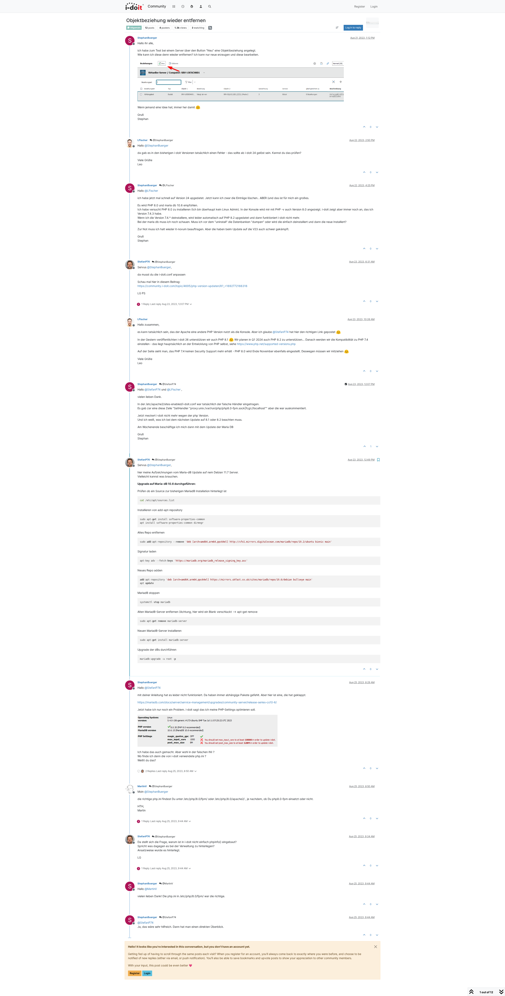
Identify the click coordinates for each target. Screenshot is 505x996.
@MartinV (167, 883)
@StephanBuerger (162, 140)
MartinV (142, 786)
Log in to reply (353, 27)
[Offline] (131, 142)
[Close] (375, 946)
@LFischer (168, 185)
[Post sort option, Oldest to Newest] (337, 27)
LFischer (142, 140)
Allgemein (135, 27)
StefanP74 (143, 261)
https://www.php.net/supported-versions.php (266, 344)
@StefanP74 (169, 384)
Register (135, 973)
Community (157, 6)
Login (147, 973)
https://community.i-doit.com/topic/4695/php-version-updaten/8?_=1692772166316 (192, 286)
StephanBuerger (147, 37)
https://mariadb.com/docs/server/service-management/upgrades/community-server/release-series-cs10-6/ (207, 702)
